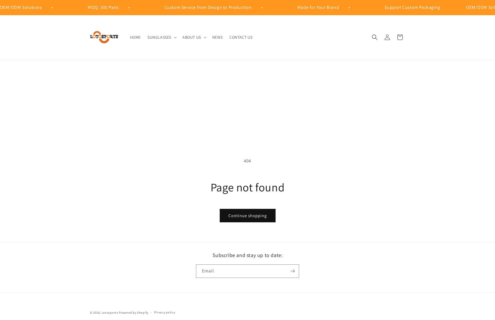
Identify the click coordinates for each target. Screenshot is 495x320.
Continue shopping (247, 215)
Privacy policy (164, 312)
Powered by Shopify (133, 313)
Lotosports (110, 313)
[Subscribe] (292, 271)
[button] (161, 37)
